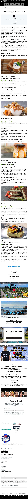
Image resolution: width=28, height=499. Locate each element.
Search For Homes (3, 467)
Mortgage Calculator (3, 470)
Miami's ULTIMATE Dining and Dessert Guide (6, 457)
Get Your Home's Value (4, 461)
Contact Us (2, 469)
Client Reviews (3, 463)
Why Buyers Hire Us (3, 466)
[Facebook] (1, 448)
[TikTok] (11, 448)
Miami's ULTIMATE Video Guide (5, 458)
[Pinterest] (5, 448)
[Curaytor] (4, 452)
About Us (2, 462)
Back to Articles (4, 7)
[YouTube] (8, 448)
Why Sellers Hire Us (3, 465)
